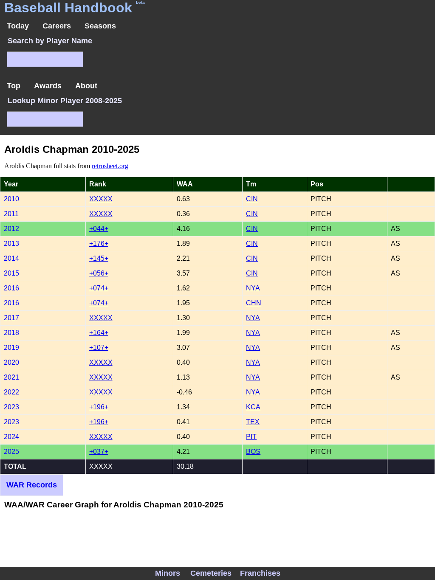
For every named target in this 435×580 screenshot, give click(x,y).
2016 (11, 288)
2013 (11, 243)
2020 (11, 362)
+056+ (98, 273)
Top (13, 86)
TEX (253, 421)
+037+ (98, 451)
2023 (11, 407)
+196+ (98, 407)
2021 (11, 377)
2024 (11, 436)
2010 (11, 199)
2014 (11, 258)
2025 (11, 451)
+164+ (98, 332)
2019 (11, 347)
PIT (251, 436)
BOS (253, 451)
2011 (11, 213)
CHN (253, 303)
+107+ (98, 347)
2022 (11, 392)
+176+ (98, 243)
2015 (11, 273)
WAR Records (31, 485)
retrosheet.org (110, 165)
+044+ (98, 228)
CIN (252, 199)
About (86, 86)
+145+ (98, 258)
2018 (11, 332)
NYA (253, 288)
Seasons (100, 26)
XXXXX (101, 199)
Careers (56, 26)
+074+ (98, 288)
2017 (11, 317)
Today (18, 26)
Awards (48, 86)
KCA (253, 407)
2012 (11, 228)
